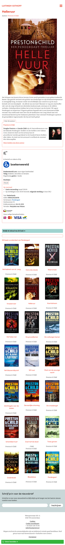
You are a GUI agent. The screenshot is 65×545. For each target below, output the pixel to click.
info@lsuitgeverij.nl (32, 528)
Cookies (32, 521)
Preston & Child (13, 16)
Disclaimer (32, 537)
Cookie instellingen (32, 523)
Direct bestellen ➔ (11, 542)
